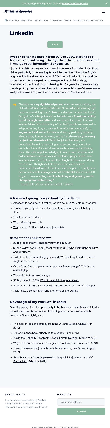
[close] (106, 3)
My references (41, 20)
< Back (55, 44)
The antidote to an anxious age (31, 275)
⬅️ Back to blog (12, 20)
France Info (20, 361)
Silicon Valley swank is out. (29, 247)
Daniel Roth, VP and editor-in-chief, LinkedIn (47, 184)
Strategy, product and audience (88, 20)
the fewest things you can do (43, 257)
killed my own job (31, 222)
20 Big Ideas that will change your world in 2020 (42, 242)
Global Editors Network (64, 337)
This (15, 227)
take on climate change (65, 266)
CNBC (82, 323)
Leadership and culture (61, 20)
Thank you (19, 217)
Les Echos (79, 348)
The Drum (77, 343)
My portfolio (26, 20)
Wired (60, 332)
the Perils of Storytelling (64, 290)
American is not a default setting (32, 202)
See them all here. (81, 92)
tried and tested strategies (62, 208)
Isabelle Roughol (19, 11)
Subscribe (81, 411)
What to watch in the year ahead (59, 280)
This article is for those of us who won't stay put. (67, 285)
